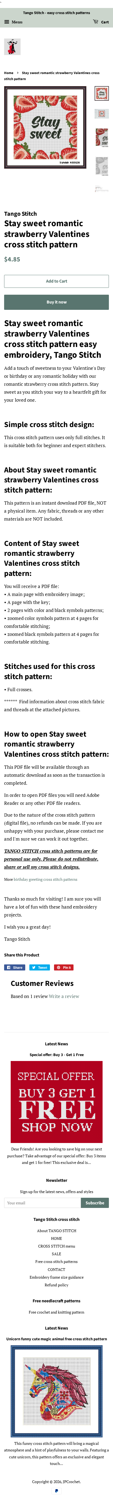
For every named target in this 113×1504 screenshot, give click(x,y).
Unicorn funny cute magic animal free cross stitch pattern (56, 1339)
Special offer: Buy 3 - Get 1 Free (57, 1055)
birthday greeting (28, 879)
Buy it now (57, 302)
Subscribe (95, 1203)
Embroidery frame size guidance (57, 1277)
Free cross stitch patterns (56, 1261)
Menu (16, 21)
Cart (104, 22)
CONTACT (56, 1269)
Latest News (56, 1044)
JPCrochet (71, 1481)
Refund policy (56, 1284)
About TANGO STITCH (56, 1230)
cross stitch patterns (60, 879)
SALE (56, 1253)
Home (8, 72)
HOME (56, 1238)
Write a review (64, 996)
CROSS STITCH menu (56, 1246)
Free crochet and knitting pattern (56, 1312)
